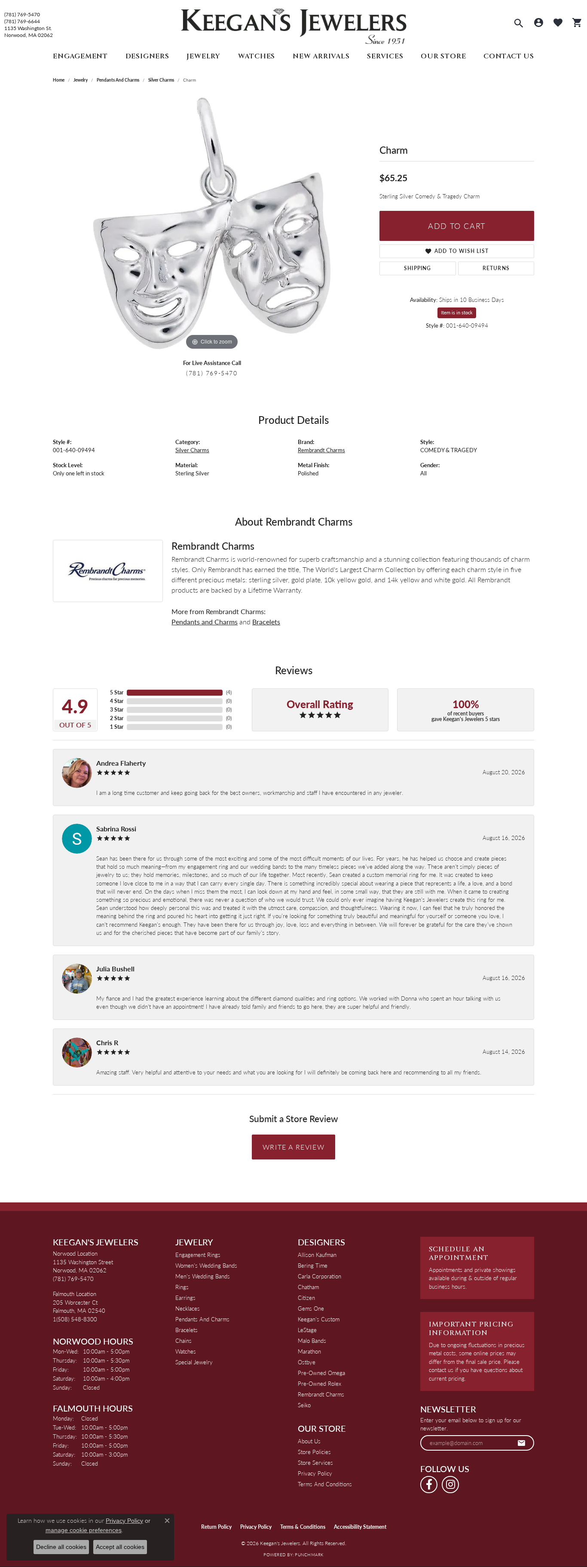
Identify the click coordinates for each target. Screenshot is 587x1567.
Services (385, 56)
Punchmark (309, 1555)
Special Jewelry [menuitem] (194, 1362)
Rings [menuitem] (182, 1287)
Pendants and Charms (118, 80)
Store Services (315, 1462)
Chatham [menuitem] (308, 1287)
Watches (256, 56)
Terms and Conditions (325, 1484)
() (229, 692)
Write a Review (293, 1147)
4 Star (116, 701)
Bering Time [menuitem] (312, 1265)
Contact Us (508, 56)
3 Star (116, 709)
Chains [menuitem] (183, 1340)
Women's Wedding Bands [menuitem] (206, 1265)
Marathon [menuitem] (309, 1351)
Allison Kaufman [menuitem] (317, 1255)
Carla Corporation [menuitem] (319, 1276)
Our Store (443, 56)
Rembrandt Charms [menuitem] (321, 1394)
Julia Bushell (115, 969)
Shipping (417, 268)
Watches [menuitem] (185, 1351)
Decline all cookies (61, 1546)
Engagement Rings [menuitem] (197, 1255)
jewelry (80, 80)
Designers (147, 56)
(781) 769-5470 (22, 14)
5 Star (116, 692)
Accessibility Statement (360, 1526)
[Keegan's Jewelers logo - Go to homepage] (294, 24)
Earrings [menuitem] (185, 1297)
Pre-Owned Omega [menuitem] (321, 1373)
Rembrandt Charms (321, 450)
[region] (212, 223)
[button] (519, 24)
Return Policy (216, 1526)
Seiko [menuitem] (304, 1405)
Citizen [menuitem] (306, 1297)
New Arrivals (321, 56)
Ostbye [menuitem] (306, 1362)
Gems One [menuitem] (311, 1308)
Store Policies (314, 1452)
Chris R (107, 1042)
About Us (309, 1441)
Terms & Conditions (302, 1526)
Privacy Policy (315, 1473)
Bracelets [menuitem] (186, 1330)
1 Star (116, 726)
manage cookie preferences (84, 1530)
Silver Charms (161, 80)
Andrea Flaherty (121, 763)
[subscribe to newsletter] (521, 1443)
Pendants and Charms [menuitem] (202, 1319)
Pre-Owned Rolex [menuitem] (319, 1383)
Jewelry (203, 56)
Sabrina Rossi (116, 829)
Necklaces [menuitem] (187, 1308)
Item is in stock (457, 312)
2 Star (116, 718)
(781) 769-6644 (22, 21)
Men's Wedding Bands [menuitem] (202, 1276)
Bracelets (266, 622)
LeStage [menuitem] (307, 1330)
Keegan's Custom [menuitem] (318, 1319)
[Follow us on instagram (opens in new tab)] (450, 1484)
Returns (496, 268)
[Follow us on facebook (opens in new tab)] (428, 1484)
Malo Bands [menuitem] (312, 1340)
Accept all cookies (120, 1546)
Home (58, 80)
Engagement (80, 56)
